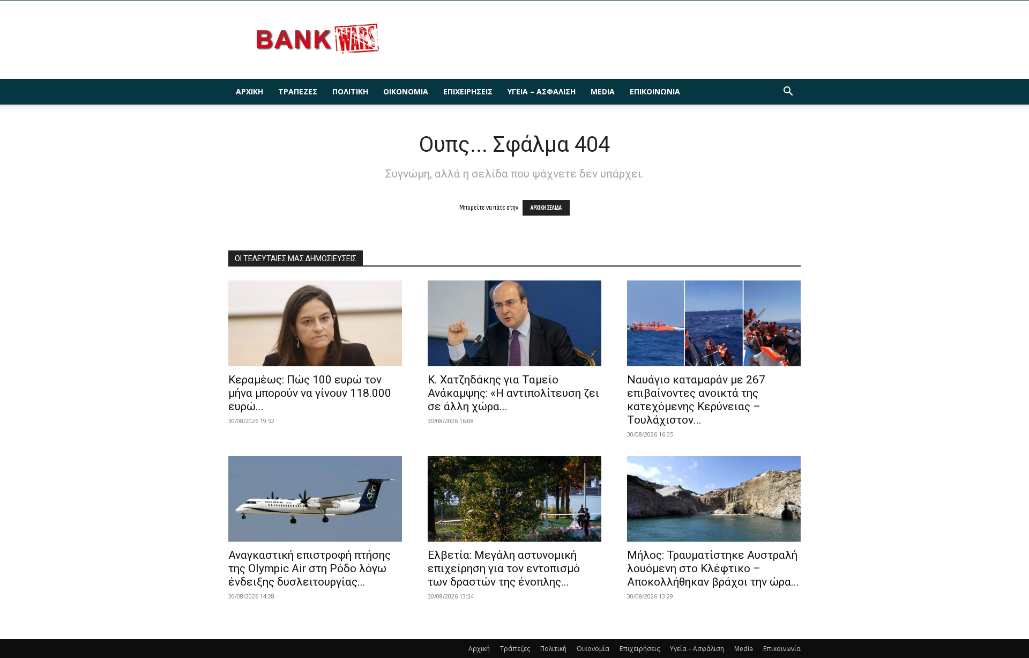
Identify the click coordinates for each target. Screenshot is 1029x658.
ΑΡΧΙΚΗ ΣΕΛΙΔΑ (546, 207)
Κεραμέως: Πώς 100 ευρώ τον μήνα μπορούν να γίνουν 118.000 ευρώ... (309, 393)
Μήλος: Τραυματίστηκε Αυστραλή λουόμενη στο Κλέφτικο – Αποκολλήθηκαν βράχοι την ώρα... (713, 568)
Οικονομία (405, 91)
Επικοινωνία (655, 91)
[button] (788, 92)
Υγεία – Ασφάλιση (542, 91)
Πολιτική (350, 91)
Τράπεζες (297, 91)
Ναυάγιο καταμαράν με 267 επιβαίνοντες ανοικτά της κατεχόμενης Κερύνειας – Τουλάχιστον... (696, 399)
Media (603, 91)
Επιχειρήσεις (468, 91)
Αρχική (249, 91)
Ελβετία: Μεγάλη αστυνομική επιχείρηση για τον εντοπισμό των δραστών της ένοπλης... (504, 568)
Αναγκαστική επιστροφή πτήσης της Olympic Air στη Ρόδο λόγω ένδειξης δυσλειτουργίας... (309, 568)
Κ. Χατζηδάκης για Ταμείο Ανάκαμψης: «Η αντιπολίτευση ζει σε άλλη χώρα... (513, 393)
